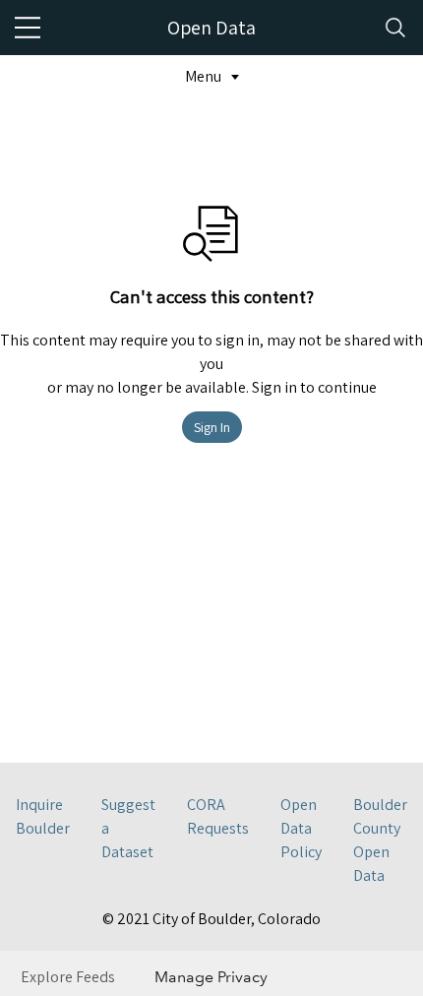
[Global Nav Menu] (27, 27)
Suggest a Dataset (128, 828)
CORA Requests (218, 816)
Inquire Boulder (43, 816)
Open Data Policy (301, 828)
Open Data (211, 27)
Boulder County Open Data (380, 840)
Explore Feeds (68, 976)
